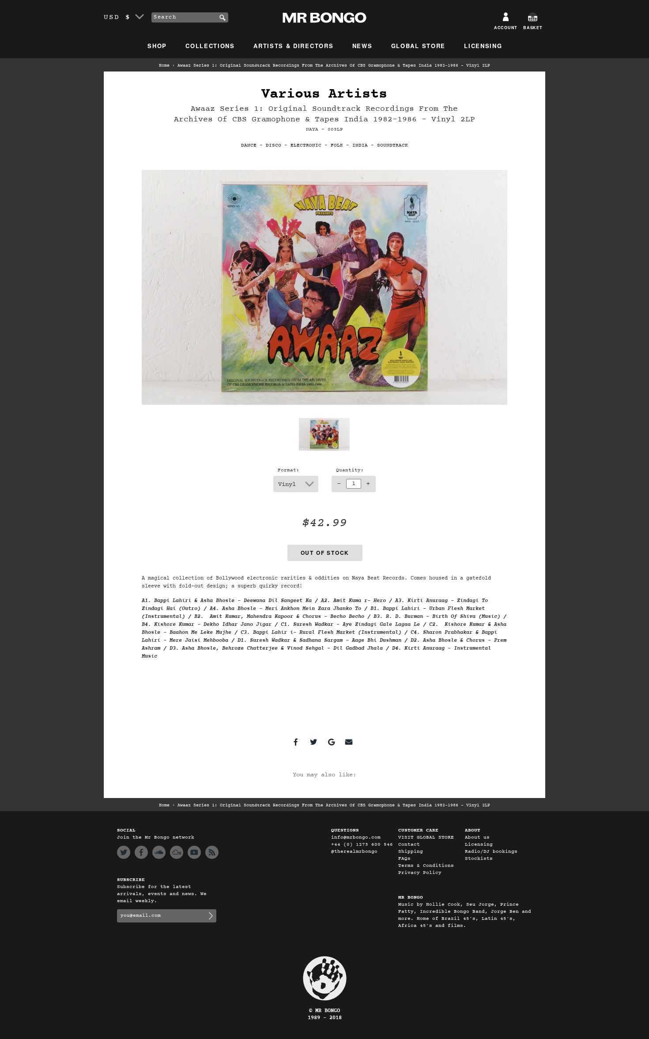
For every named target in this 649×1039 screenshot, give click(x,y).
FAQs (404, 858)
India (360, 145)
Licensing (483, 45)
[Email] (348, 742)
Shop (157, 45)
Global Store (418, 45)
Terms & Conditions (426, 865)
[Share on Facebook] (295, 742)
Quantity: (350, 470)
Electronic (306, 145)
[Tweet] (313, 742)
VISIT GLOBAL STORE (426, 837)
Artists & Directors (293, 45)
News (362, 45)
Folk (337, 145)
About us (477, 837)
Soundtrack (392, 145)
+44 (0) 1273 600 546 (362, 844)
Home (164, 66)
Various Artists (324, 94)
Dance (249, 145)
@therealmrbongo (354, 851)
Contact (409, 844)
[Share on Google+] (331, 742)
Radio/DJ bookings (491, 851)
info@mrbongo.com (356, 837)
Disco (273, 145)
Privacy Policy (419, 873)
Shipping (410, 851)
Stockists (479, 858)
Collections (210, 45)
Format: (288, 470)
